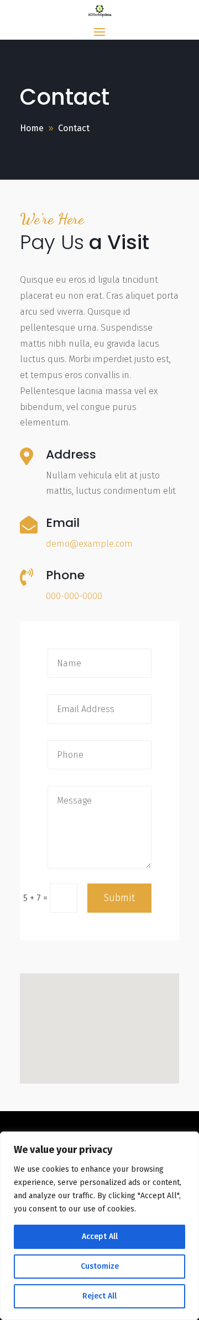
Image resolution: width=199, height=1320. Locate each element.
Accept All (100, 1236)
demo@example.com (89, 543)
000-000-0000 (74, 596)
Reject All (99, 1296)
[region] (99, 1226)
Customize (100, 1266)
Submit (119, 898)
